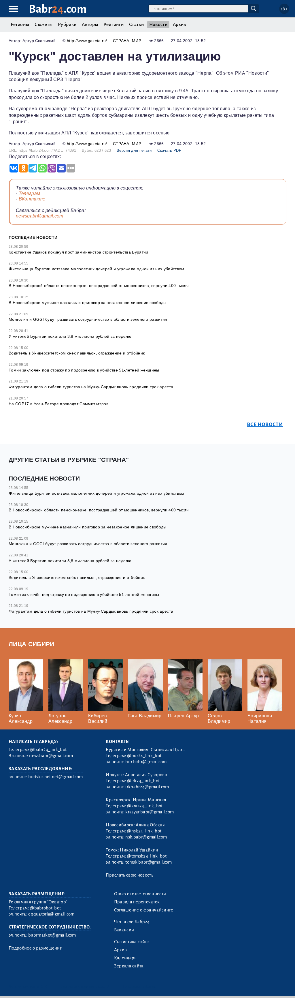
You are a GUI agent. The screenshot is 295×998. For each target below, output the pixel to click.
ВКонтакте (32, 198)
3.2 (44, 986)
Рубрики (67, 24)
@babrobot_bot (45, 908)
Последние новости (33, 237)
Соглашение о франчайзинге (143, 910)
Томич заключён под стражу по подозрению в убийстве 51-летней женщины (84, 370)
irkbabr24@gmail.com (147, 787)
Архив (179, 24)
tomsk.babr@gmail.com (148, 862)
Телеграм (29, 193)
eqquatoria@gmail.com (51, 914)
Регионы (20, 24)
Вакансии (124, 930)
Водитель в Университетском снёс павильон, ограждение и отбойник (77, 353)
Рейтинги (113, 24)
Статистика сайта (131, 941)
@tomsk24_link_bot (146, 856)
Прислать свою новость (129, 875)
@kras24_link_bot (144, 806)
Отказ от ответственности (140, 894)
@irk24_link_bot (143, 780)
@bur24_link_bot (144, 755)
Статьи (136, 24)
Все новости (265, 424)
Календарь (125, 958)
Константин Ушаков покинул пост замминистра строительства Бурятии (78, 252)
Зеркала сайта (129, 966)
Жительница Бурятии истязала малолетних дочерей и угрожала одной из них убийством (96, 269)
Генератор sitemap (139, 986)
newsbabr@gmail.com (39, 215)
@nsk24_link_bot (144, 831)
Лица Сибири (31, 644)
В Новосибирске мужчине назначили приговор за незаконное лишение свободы (88, 302)
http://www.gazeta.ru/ (87, 40)
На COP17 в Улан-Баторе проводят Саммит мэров (58, 404)
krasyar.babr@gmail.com (149, 812)
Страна (121, 40)
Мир (136, 40)
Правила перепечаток (137, 902)
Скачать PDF (169, 150)
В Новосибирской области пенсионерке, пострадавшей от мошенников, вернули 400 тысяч (98, 285)
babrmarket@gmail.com (52, 935)
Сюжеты (43, 24)
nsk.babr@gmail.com (146, 837)
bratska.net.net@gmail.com (55, 776)
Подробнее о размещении (36, 948)
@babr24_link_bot (48, 749)
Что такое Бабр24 (132, 922)
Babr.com (58, 9)
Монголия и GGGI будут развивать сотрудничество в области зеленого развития (88, 319)
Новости (158, 24)
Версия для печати (134, 150)
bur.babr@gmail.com (146, 761)
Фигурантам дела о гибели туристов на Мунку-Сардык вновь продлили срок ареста (91, 386)
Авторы (90, 24)
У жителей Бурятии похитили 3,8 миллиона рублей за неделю (70, 336)
